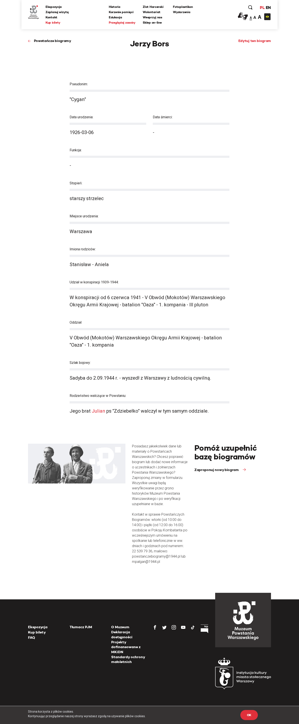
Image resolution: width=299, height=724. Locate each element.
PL (262, 7)
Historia (114, 7)
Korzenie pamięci (121, 12)
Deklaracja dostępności (121, 634)
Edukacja (115, 17)
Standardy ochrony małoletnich (128, 659)
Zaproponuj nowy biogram (216, 470)
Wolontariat (151, 12)
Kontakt (51, 17)
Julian (98, 411)
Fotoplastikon (183, 7)
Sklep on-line (152, 22)
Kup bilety (53, 22)
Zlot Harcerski (153, 7)
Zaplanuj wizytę (57, 12)
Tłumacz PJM (81, 627)
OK (249, 715)
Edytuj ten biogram (254, 40)
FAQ (31, 637)
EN (268, 7)
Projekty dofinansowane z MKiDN (126, 647)
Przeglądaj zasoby (122, 22)
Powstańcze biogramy (52, 40)
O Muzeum (120, 627)
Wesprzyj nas (152, 17)
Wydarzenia (181, 12)
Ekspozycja (54, 7)
